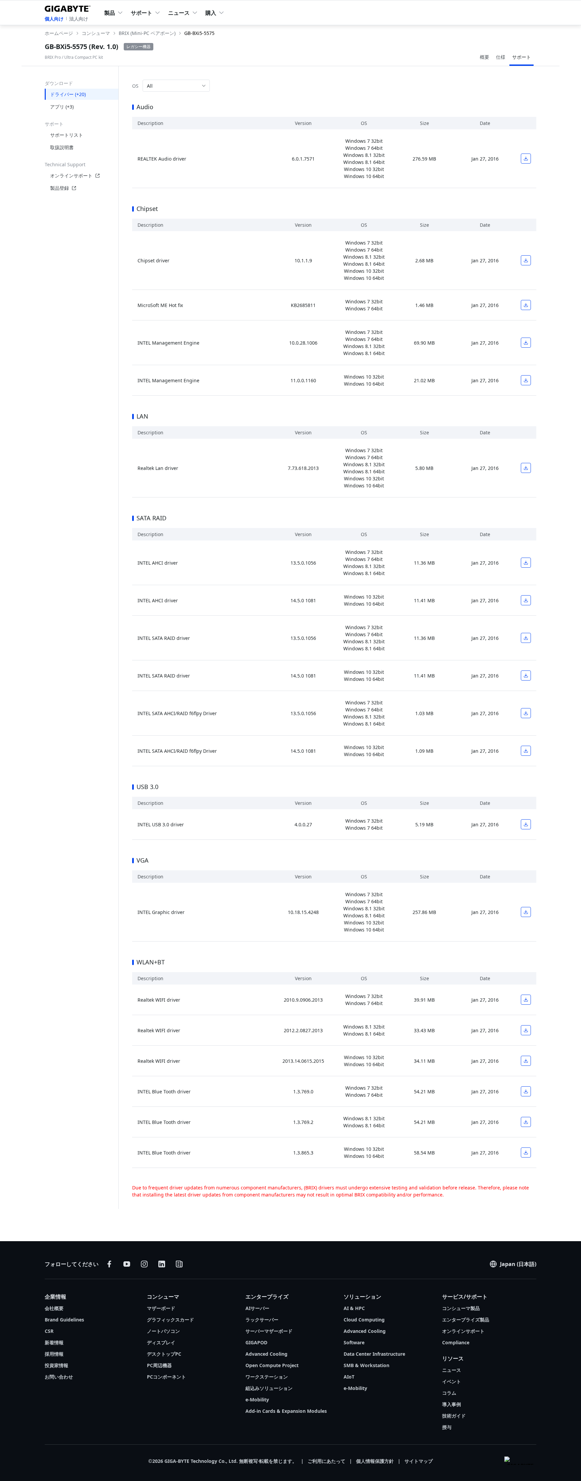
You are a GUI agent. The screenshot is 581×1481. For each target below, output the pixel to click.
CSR (49, 1331)
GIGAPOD (256, 1342)
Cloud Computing (364, 1319)
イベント (451, 1381)
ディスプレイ (161, 1342)
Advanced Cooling (266, 1354)
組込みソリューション (269, 1388)
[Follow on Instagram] (144, 1264)
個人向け (54, 18)
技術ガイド (454, 1415)
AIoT (349, 1377)
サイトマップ (418, 1461)
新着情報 (54, 1342)
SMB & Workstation (366, 1365)
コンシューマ (163, 1296)
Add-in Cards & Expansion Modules (286, 1411)
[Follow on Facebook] (109, 1264)
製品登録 (59, 188)
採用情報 (54, 1354)
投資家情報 (56, 1365)
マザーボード (161, 1308)
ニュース (451, 1370)
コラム (449, 1393)
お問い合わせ (59, 1377)
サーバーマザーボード (269, 1331)
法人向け (78, 18)
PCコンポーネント (166, 1377)
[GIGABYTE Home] (69, 7)
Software (354, 1342)
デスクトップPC (164, 1354)
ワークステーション (266, 1377)
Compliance (455, 1342)
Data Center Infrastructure (374, 1354)
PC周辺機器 (159, 1365)
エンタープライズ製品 (465, 1319)
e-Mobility (257, 1399)
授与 (447, 1427)
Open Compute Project (272, 1365)
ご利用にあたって (326, 1461)
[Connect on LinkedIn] (161, 1264)
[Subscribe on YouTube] (126, 1264)
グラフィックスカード (170, 1319)
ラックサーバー (261, 1319)
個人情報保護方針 (375, 1461)
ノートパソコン (163, 1331)
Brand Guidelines (64, 1319)
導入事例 (451, 1404)
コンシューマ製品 (461, 1308)
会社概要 (54, 1308)
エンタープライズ (266, 1296)
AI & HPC (354, 1308)
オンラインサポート (71, 175)
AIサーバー (257, 1308)
